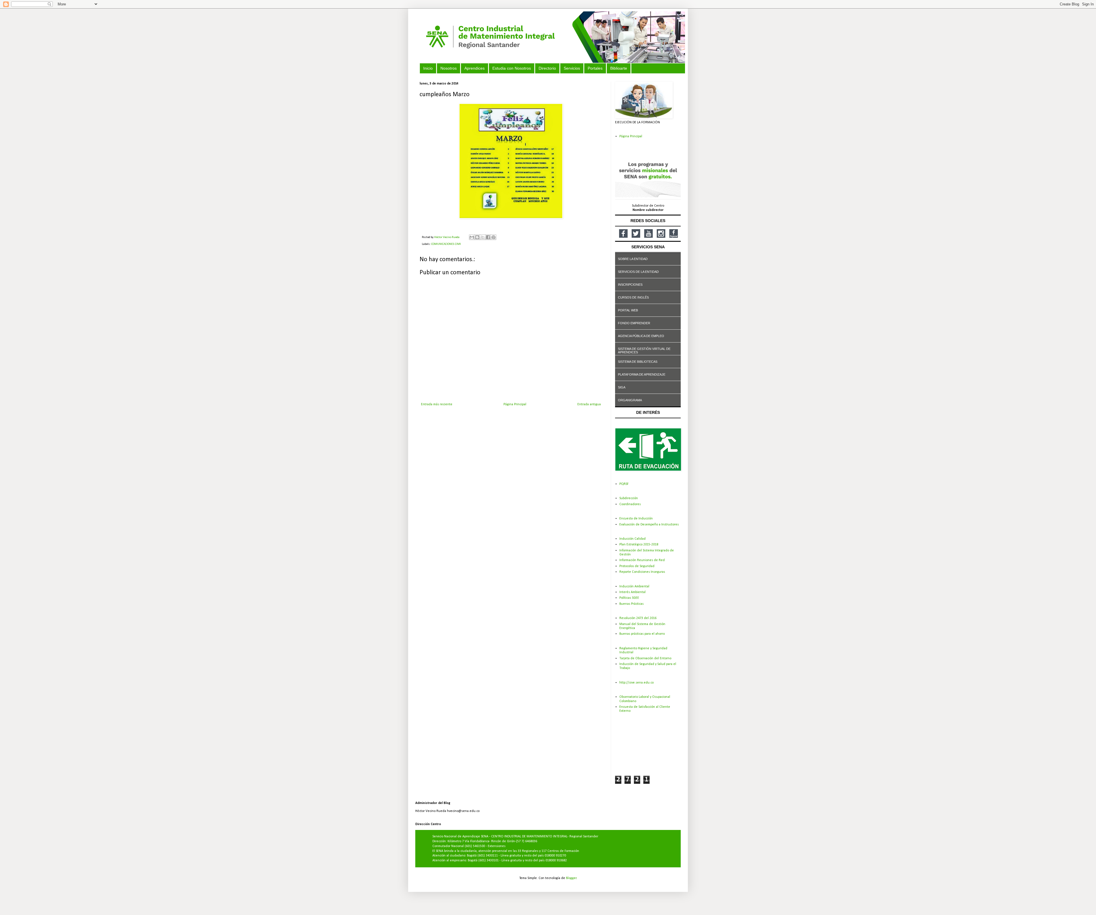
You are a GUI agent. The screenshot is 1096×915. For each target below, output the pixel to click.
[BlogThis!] (477, 237)
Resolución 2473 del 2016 (637, 618)
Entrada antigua (589, 404)
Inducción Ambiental (634, 586)
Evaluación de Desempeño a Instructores (649, 524)
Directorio (547, 68)
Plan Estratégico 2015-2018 (638, 544)
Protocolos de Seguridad (636, 566)
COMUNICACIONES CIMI (446, 244)
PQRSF (623, 484)
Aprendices (474, 68)
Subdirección (628, 498)
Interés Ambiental (632, 592)
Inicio (428, 68)
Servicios (572, 68)
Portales (595, 68)
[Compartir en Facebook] (488, 237)
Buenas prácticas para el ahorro (642, 634)
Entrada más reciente (436, 404)
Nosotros (448, 68)
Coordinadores (630, 504)
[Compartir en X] (482, 237)
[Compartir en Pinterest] (493, 237)
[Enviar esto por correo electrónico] (472, 237)
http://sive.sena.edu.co (636, 682)
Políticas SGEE (629, 598)
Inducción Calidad (632, 539)
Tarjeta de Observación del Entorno (645, 658)
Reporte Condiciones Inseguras (642, 572)
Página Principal (514, 404)
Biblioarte (618, 68)
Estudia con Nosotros (511, 68)
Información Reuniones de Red (642, 560)
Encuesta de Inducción (636, 518)
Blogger (571, 878)
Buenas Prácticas (631, 604)
